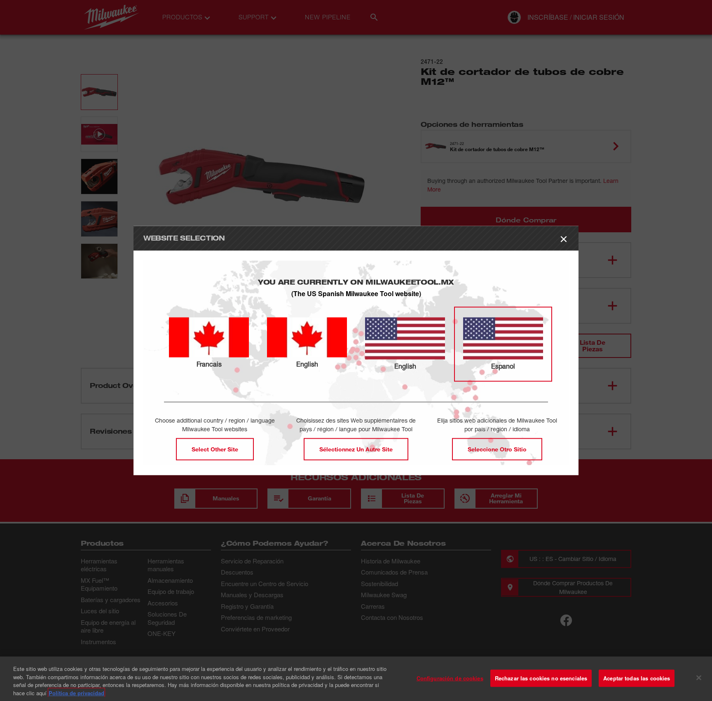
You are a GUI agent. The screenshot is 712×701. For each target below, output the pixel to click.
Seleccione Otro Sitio (497, 448)
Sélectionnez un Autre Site (356, 448)
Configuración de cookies (450, 678)
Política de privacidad (76, 692)
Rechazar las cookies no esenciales (541, 678)
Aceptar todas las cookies (636, 678)
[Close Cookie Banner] (699, 677)
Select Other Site (215, 448)
